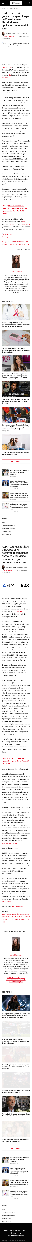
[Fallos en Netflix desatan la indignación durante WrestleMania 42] (16, 1080)
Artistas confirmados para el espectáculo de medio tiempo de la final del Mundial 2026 (16, 1041)
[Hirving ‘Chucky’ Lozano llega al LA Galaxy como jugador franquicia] (5, 472)
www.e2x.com (6, 902)
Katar (24, 222)
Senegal (13, 224)
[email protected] (17, 907)
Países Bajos (25, 224)
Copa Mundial (7, 67)
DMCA (4, 523)
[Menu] (3, 3)
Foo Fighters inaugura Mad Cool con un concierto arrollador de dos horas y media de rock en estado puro (16, 1016)
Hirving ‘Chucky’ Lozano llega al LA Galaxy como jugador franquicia (19, 472)
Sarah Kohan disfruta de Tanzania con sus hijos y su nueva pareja (15, 1140)
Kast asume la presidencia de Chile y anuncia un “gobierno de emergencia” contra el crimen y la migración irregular (15, 428)
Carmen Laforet (11, 33)
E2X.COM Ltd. (17, 612)
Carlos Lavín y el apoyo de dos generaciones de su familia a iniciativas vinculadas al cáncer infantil (16, 325)
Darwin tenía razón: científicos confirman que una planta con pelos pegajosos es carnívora (19, 495)
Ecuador (5, 78)
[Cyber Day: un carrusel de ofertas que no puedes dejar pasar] (16, 442)
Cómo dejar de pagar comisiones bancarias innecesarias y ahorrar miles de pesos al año (16, 350)
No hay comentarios (24, 36)
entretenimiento (8, 570)
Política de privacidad (8, 528)
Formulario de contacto (8, 525)
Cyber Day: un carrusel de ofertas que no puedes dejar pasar (15, 453)
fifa (10, 75)
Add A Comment (16, 461)
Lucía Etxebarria (11, 567)
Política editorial (6, 531)
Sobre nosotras (6, 534)
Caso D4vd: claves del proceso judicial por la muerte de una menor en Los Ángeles (15, 401)
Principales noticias (9, 36)
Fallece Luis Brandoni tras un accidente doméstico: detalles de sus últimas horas (16, 1116)
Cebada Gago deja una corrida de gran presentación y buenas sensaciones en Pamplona (15, 1067)
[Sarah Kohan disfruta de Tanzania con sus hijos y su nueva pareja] (16, 1129)
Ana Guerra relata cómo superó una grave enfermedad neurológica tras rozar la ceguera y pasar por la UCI (14, 376)
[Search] (29, 3)
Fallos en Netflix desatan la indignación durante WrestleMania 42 (16, 1091)
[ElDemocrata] (16, 3)
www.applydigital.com (9, 843)
